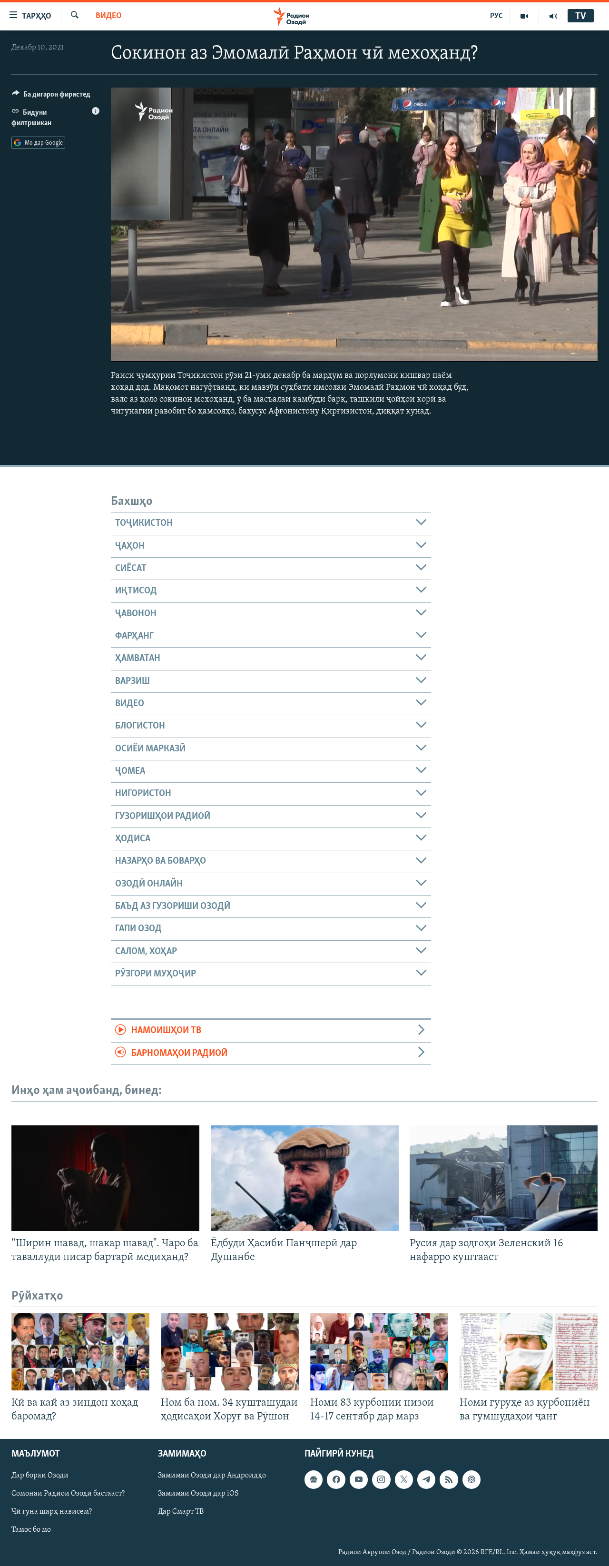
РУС (496, 16)
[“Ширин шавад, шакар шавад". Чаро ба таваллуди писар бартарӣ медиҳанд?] (105, 1178)
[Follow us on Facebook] (336, 1479)
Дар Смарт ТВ (181, 1512)
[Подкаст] (471, 1479)
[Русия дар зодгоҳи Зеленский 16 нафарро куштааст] (504, 1178)
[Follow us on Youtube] (359, 1479)
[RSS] (449, 1479)
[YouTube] (524, 16)
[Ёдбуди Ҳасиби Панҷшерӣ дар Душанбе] (305, 1178)
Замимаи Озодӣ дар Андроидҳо (212, 1475)
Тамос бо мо (31, 1530)
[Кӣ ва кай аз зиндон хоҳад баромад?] (80, 1351)
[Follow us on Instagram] (381, 1479)
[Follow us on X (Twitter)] (404, 1479)
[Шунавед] (553, 16)
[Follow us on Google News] (313, 1479)
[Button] (51, 97)
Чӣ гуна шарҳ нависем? (51, 1512)
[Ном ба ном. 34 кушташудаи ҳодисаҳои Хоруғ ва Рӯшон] (230, 1351)
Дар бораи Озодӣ (40, 1475)
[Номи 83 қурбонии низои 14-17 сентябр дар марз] (379, 1351)
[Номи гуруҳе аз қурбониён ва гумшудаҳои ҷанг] (529, 1351)
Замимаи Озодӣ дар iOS (198, 1493)
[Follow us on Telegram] (426, 1479)
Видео (109, 16)
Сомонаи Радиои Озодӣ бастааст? (68, 1493)
